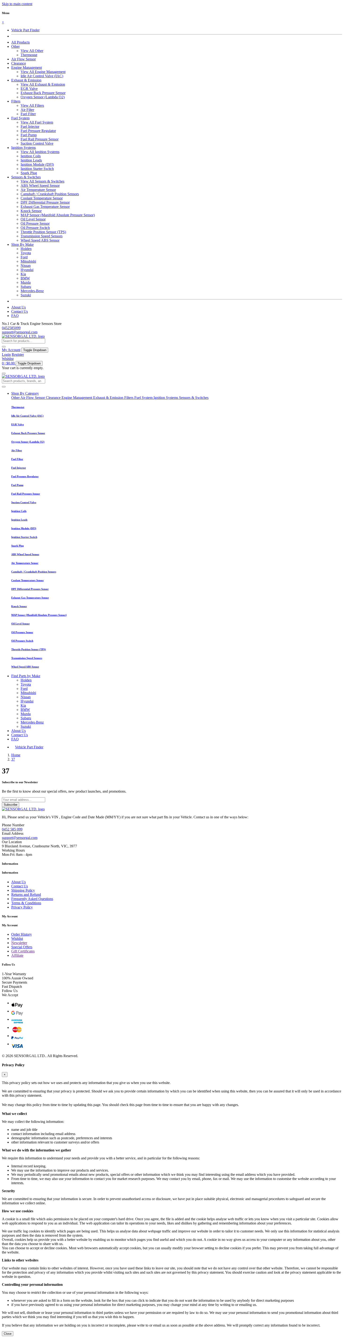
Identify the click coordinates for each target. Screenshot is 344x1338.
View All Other (32, 51)
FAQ (15, 316)
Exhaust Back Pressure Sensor (43, 93)
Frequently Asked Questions (32, 899)
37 (13, 759)
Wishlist (8, 359)
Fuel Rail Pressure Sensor (40, 139)
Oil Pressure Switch (35, 228)
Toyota (26, 253)
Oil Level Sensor (33, 219)
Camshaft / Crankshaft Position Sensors (50, 194)
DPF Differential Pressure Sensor (45, 202)
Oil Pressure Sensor (35, 223)
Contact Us (19, 311)
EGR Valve (29, 89)
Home (15, 755)
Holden (26, 249)
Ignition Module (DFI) (37, 164)
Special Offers (21, 947)
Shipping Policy (23, 890)
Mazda (26, 282)
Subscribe (10, 804)
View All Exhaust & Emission (43, 84)
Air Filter (27, 110)
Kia (23, 274)
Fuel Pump (29, 135)
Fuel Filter (28, 114)
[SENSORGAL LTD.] (23, 336)
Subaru (26, 287)
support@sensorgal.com (19, 332)
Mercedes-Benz (32, 291)
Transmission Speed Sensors (41, 236)
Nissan (26, 266)
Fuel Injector (30, 127)
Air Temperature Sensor (38, 190)
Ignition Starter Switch (37, 169)
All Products (20, 42)
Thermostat (29, 55)
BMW (25, 278)
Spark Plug (29, 173)
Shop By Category (25, 393)
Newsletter (19, 943)
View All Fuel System (37, 122)
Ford (24, 257)
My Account (11, 350)
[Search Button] (4, 346)
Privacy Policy (22, 907)
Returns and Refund (26, 895)
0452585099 (11, 328)
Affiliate (17, 955)
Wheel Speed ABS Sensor (40, 240)
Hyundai (27, 270)
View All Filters (32, 105)
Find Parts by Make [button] (25, 676)
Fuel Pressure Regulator (38, 131)
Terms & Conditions (26, 903)
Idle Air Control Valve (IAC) (42, 76)
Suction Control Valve (37, 143)
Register (18, 355)
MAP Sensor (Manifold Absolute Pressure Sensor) (58, 215)
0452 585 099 (12, 829)
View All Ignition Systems (40, 152)
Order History (21, 934)
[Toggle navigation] (4, 373)
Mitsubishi (28, 261)
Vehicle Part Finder (25, 30)
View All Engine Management (43, 72)
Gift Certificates (23, 951)
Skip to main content (17, 4)
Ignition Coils (31, 156)
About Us (18, 307)
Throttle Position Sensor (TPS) (43, 232)
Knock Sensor (31, 211)
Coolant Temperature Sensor (42, 198)
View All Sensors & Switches (42, 181)
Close (7, 1333)
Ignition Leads (31, 160)
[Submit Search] (4, 386)
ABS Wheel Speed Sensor (40, 185)
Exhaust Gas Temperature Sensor (45, 207)
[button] (15, 46)
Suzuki (26, 295)
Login (6, 355)
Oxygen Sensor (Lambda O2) (43, 97)
